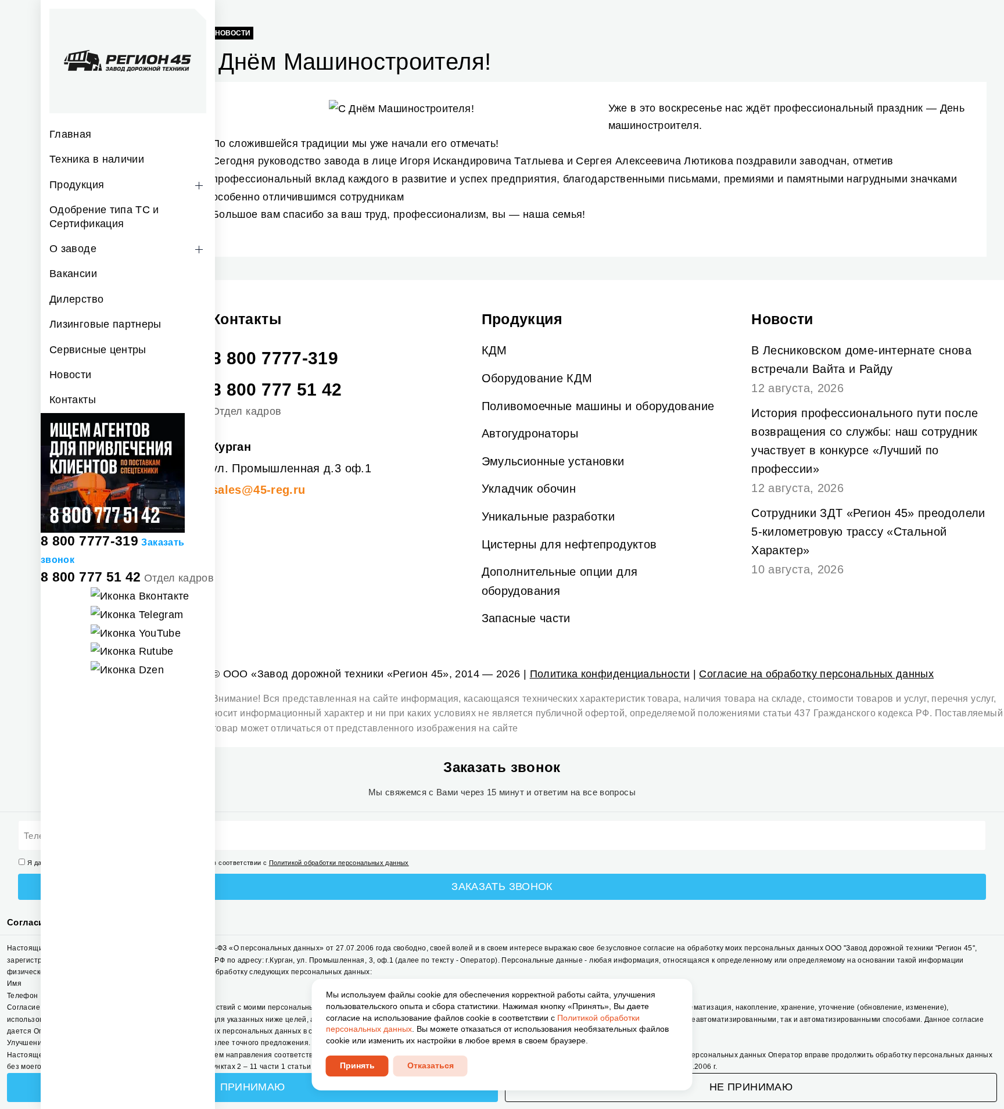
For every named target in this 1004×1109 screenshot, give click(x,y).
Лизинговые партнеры (105, 324)
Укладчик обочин (529, 488)
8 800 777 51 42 (91, 576)
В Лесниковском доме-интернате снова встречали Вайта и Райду (861, 359)
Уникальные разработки (548, 516)
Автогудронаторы (530, 433)
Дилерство (76, 299)
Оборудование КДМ (537, 378)
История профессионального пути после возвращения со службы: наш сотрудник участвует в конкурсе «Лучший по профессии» (864, 441)
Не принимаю (751, 1087)
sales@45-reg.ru (258, 489)
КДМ (494, 350)
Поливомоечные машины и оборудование (598, 406)
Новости (70, 375)
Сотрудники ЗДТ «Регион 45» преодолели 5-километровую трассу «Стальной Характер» (868, 532)
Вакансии (73, 273)
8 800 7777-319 (89, 540)
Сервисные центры (97, 350)
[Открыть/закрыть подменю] (198, 186)
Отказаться (430, 1065)
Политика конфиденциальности (610, 674)
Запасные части (526, 618)
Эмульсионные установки (553, 461)
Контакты (72, 399)
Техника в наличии (96, 159)
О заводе (72, 248)
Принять (357, 1065)
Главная (70, 134)
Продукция (76, 185)
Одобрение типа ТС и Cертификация (104, 216)
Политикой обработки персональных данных (339, 862)
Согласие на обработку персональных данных (816, 674)
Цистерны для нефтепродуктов (569, 544)
